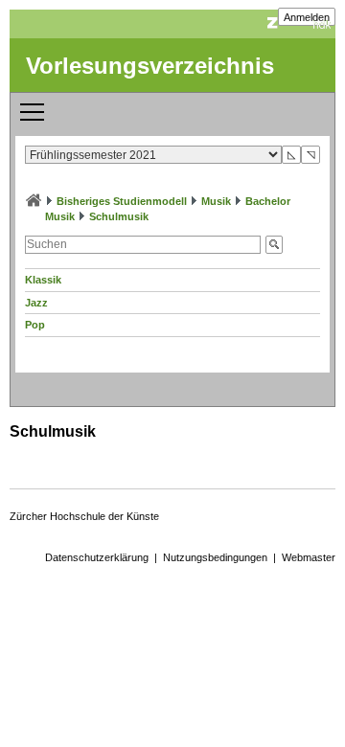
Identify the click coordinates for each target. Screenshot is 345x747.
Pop (35, 324)
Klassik (43, 279)
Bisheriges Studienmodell (122, 201)
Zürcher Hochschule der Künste (84, 516)
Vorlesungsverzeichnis (150, 66)
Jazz (36, 302)
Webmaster (308, 557)
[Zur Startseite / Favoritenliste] (33, 201)
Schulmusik (119, 216)
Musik (216, 201)
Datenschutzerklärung (97, 557)
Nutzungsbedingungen (215, 557)
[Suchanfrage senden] (274, 245)
